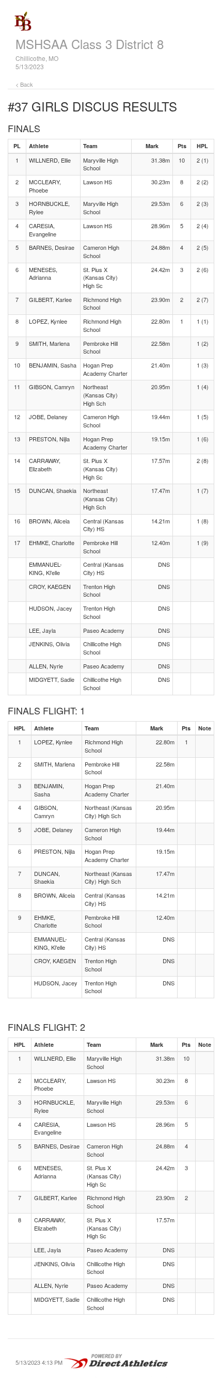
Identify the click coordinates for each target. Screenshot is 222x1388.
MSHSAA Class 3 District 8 (89, 44)
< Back (24, 84)
